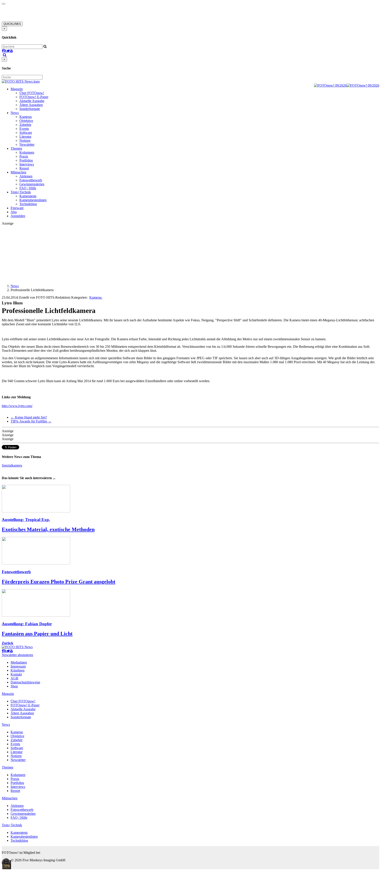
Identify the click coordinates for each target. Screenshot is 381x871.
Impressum (18, 666)
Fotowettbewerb (30, 180)
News (15, 113)
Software (25, 132)
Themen (16, 148)
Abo (14, 212)
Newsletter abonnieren (17, 655)
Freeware (17, 208)
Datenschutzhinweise (25, 682)
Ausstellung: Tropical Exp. (26, 519)
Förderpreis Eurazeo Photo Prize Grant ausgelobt (58, 581)
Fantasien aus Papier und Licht (37, 633)
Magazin (17, 89)
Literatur (25, 136)
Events (24, 128)
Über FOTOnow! (31, 93)
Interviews (26, 164)
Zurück (7, 643)
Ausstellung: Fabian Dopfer (27, 624)
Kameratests (27, 196)
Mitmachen (18, 172)
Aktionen (25, 176)
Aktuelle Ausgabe (31, 101)
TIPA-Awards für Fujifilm (31, 421)
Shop (14, 686)
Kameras (25, 117)
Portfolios (26, 160)
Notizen (24, 140)
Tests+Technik (21, 192)
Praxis (23, 156)
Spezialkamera (12, 465)
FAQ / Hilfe (27, 188)
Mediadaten (19, 662)
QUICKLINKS (12, 24)
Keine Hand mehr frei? (29, 417)
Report (24, 168)
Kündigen (17, 670)
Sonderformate (29, 109)
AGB (14, 678)
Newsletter (26, 144)
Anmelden (18, 216)
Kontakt (16, 674)
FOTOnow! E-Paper (33, 97)
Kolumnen (26, 152)
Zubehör (25, 125)
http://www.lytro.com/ (17, 406)
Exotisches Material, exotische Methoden (48, 529)
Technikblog (28, 204)
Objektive (26, 121)
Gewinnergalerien (31, 184)
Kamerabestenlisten (33, 200)
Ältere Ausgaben (31, 105)
